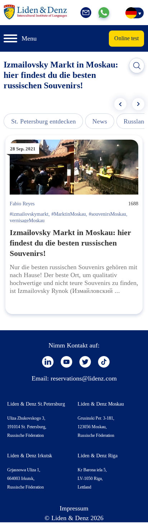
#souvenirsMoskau (107, 214)
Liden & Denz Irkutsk (29, 455)
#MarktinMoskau (68, 214)
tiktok (104, 362)
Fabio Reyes (22, 203)
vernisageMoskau (27, 220)
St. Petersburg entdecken (43, 121)
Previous (120, 104)
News (99, 121)
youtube (66, 362)
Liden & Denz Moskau (101, 404)
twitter (85, 362)
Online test (126, 38)
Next (138, 104)
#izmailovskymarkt (29, 214)
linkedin (48, 362)
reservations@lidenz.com (84, 378)
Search (137, 66)
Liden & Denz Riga (97, 455)
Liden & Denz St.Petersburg (36, 404)
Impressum (74, 508)
